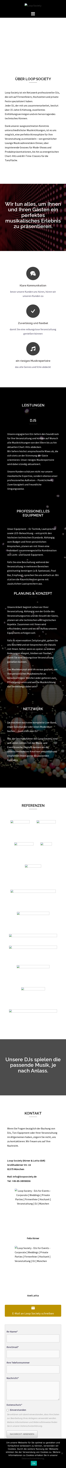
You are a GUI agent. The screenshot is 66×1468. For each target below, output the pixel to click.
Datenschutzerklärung (33, 1458)
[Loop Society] (33, 5)
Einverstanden (18, 1409)
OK (33, 1463)
